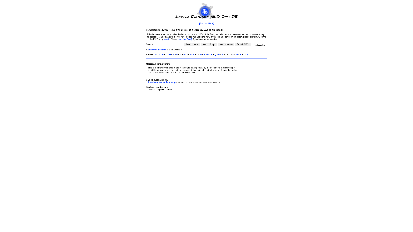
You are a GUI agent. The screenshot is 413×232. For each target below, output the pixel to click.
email (166, 39)
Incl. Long (260, 44)
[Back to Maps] (206, 23)
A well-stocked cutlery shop (162, 82)
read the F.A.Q (185, 39)
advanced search (157, 49)
